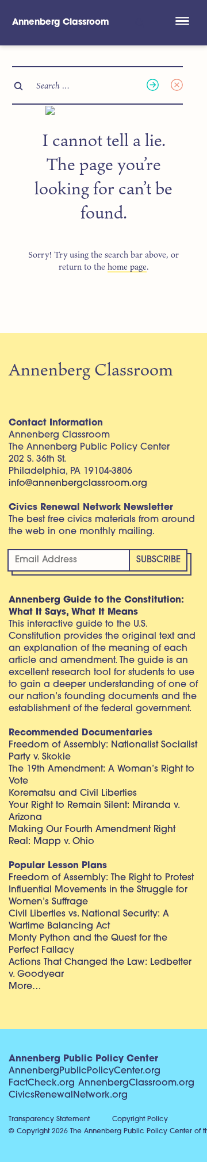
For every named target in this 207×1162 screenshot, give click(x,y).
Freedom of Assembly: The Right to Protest (101, 878)
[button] (182, 22)
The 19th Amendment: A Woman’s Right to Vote (101, 775)
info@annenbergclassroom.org (78, 483)
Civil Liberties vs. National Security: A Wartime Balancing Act (89, 920)
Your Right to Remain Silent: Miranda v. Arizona (94, 811)
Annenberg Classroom (60, 22)
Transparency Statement (49, 1119)
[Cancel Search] (177, 85)
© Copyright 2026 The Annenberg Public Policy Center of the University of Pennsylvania (108, 1131)
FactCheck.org (42, 1083)
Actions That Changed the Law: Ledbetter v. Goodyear (100, 968)
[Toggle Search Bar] (138, 22)
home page (127, 266)
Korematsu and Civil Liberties (73, 793)
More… (25, 986)
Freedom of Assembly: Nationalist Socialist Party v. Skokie (103, 751)
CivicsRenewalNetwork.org (68, 1095)
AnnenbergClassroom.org (136, 1083)
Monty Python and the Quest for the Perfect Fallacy (88, 944)
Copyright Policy (140, 1119)
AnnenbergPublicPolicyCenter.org (84, 1071)
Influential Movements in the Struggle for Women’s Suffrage (98, 896)
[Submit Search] (153, 85)
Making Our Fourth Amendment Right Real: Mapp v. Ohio (92, 835)
